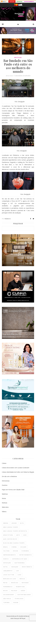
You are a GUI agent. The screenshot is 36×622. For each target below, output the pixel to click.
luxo (19, 574)
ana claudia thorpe (10, 527)
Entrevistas (6, 481)
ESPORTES (19, 1)
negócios (14, 582)
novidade (25, 582)
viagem (15, 602)
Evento (6, 559)
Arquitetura (8, 535)
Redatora (8, 219)
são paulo (7, 598)
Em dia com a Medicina (9, 476)
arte (18, 535)
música (22, 578)
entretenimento (25, 555)
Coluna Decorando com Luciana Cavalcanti (15, 468)
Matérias (5, 494)
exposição (7, 563)
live (17, 570)
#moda (5, 523)
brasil (5, 547)
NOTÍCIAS (11, 1)
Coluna (4, 463)
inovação (14, 567)
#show (14, 523)
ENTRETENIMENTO (29, 1)
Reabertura (20, 586)
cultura (6, 551)
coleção (23, 547)
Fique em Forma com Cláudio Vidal (13, 490)
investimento (27, 567)
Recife (5, 590)
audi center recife (10, 539)
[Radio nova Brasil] (18, 33)
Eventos (4, 485)
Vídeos (4, 511)
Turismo (6, 602)
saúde (23, 590)
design (15, 551)
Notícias (18, 57)
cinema (14, 547)
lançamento (7, 570)
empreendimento (9, 555)
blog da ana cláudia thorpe (14, 543)
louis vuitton (8, 574)
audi (25, 535)
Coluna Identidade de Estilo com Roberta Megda (18, 472)
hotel (5, 567)
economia (25, 551)
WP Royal (22, 618)
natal (5, 582)
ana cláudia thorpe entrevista (15, 531)
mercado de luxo (9, 578)
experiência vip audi (19, 559)
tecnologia (19, 598)
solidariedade (8, 594)
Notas (4, 498)
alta (22, 523)
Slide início (5, 507)
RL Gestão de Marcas (23, 616)
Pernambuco (7, 586)
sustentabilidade (24, 594)
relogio (14, 590)
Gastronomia (19, 563)
